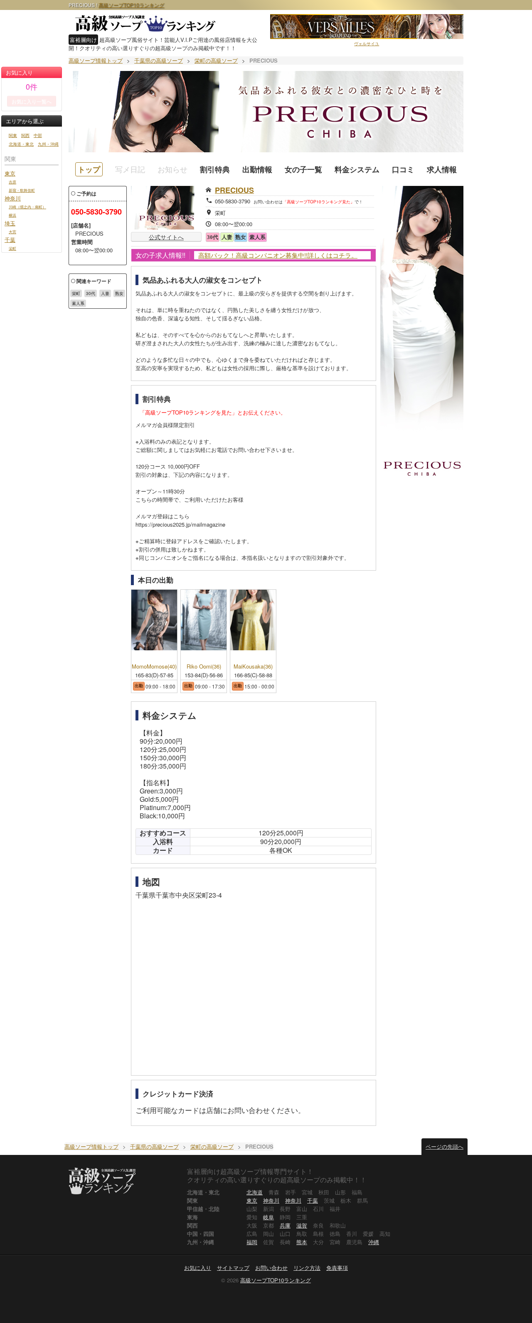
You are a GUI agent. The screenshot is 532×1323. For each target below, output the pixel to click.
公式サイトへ (166, 237)
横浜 (12, 215)
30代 (90, 293)
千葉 (10, 240)
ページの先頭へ (444, 1146)
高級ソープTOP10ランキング (131, 4)
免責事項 (337, 1268)
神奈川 (13, 198)
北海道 (254, 1192)
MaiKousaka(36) (253, 666)
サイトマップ (233, 1268)
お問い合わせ (271, 1268)
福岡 (251, 1242)
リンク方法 (306, 1268)
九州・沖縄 (48, 144)
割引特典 (215, 169)
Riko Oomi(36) (204, 666)
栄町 (12, 248)
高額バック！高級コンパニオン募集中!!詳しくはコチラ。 (277, 255)
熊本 (301, 1242)
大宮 (12, 231)
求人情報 (442, 169)
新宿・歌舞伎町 (22, 190)
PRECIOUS (234, 190)
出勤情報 (257, 169)
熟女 (119, 293)
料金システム (357, 169)
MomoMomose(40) (154, 666)
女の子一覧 (303, 169)
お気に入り (197, 1268)
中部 (38, 135)
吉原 (12, 182)
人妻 (105, 293)
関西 (25, 135)
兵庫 (285, 1225)
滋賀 (301, 1225)
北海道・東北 (21, 144)
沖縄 (373, 1242)
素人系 (78, 303)
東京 (10, 173)
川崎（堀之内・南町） (27, 207)
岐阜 (268, 1217)
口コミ (403, 169)
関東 (13, 135)
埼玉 (10, 223)
